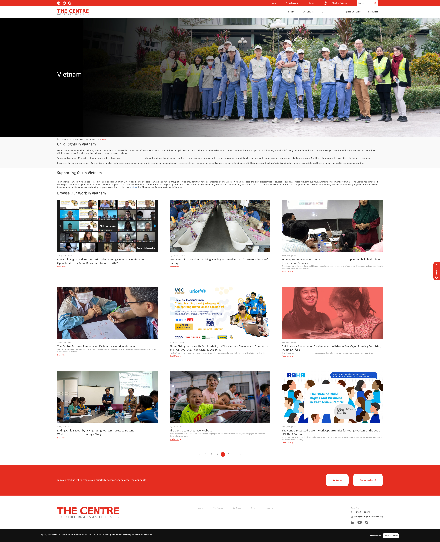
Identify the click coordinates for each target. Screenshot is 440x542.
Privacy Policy (375, 536)
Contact (312, 3)
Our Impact (237, 508)
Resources (373, 12)
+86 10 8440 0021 (362, 512)
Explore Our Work (341, 12)
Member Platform (339, 3)
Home (273, 3)
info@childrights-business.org (368, 517)
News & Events (292, 3)
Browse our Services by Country (86, 139)
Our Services (309, 12)
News (253, 508)
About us (291, 12)
